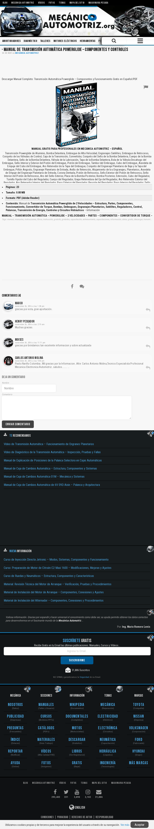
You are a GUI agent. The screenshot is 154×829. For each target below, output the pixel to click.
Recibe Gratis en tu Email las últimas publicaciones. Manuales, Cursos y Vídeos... (77, 645)
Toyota (138, 704)
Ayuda (15, 763)
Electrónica (107, 728)
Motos (77, 728)
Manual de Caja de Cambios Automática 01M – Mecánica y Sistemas (44, 476)
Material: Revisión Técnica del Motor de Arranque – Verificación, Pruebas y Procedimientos (57, 584)
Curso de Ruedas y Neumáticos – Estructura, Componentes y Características (49, 576)
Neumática (108, 739)
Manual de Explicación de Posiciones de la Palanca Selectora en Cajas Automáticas (53, 460)
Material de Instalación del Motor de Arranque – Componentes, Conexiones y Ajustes (54, 592)
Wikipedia (77, 704)
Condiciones (47, 817)
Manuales (46, 704)
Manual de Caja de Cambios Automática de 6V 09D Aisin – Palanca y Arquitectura (52, 485)
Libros (77, 751)
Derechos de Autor (82, 817)
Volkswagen (138, 728)
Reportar (15, 751)
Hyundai (138, 751)
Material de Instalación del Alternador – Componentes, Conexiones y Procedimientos (53, 600)
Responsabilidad (104, 817)
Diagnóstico (30, 41)
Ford (138, 739)
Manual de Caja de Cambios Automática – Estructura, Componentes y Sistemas (50, 468)
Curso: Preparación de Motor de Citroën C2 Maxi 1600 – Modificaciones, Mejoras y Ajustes (57, 568)
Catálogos (46, 728)
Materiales (46, 739)
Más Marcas (138, 763)
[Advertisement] (77, 65)
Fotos (46, 763)
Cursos (46, 716)
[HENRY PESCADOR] (8, 324)
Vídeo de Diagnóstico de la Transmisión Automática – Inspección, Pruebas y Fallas (52, 452)
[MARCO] (8, 306)
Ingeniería (108, 763)
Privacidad (62, 817)
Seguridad (84, 677)
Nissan (138, 716)
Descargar (77, 739)
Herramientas (87, 41)
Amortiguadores (11, 41)
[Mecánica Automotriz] (77, 21)
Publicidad (15, 716)
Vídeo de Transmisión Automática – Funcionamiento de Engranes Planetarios (49, 444)
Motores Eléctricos (65, 41)
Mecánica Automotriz (26, 53)
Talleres (45, 41)
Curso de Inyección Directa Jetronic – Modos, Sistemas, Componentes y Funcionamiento (56, 559)
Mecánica (107, 704)
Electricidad (108, 716)
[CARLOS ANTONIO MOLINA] (8, 360)
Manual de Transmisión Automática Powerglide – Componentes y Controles (66, 49)
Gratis (77, 763)
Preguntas (15, 728)
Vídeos (46, 751)
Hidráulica (107, 751)
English (79, 807)
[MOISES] (8, 342)
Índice (15, 739)
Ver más (125, 824)
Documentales (77, 716)
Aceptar (139, 825)
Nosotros (15, 704)
